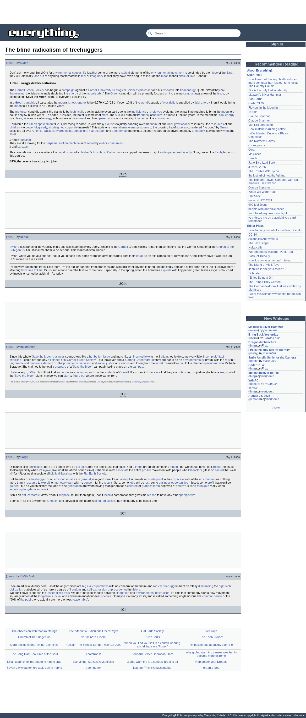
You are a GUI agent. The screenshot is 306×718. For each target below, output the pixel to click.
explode (166, 270)
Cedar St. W (256, 103)
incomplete (210, 356)
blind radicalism (104, 501)
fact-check (79, 382)
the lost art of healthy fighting (266, 175)
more (276, 407)
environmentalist (193, 360)
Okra (251, 149)
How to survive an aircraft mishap (269, 260)
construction (66, 152)
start (66, 375)
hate (14, 372)
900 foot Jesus (257, 204)
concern (89, 482)
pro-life (146, 470)
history (135, 589)
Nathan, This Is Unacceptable (152, 667)
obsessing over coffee (263, 373)
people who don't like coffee (266, 209)
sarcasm (25, 140)
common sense (212, 596)
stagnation (122, 593)
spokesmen (45, 124)
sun (117, 115)
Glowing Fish (271, 338)
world (144, 102)
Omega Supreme (259, 187)
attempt (165, 356)
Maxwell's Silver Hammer (264, 94)
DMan (24, 63)
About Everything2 (260, 70)
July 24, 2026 (257, 167)
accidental (135, 382)
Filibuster (254, 273)
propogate (145, 382)
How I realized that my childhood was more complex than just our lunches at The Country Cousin (273, 83)
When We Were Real (262, 191)
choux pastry (256, 145)
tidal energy (187, 90)
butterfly (186, 152)
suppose (64, 495)
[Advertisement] (153, 12)
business (59, 356)
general (86, 479)
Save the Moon (42, 356)
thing (252, 345)
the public (26, 599)
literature (141, 256)
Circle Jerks (152, 637)
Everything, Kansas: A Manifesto (93, 661)
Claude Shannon (259, 116)
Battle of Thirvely (259, 256)
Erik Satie (254, 196)
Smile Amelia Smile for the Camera (272, 357)
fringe (138, 467)
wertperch (267, 376)
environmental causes (67, 72)
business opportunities (173, 482)
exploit (45, 482)
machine (74, 143)
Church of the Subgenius (34, 637)
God (98, 382)
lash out (39, 76)
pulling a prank (85, 372)
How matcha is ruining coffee (267, 129)
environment (163, 118)
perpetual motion (57, 143)
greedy (42, 127)
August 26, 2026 (259, 396)
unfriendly (198, 131)
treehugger (38, 479)
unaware (60, 366)
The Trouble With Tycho (263, 171)
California (113, 152)
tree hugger (93, 667)
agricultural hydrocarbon (89, 131)
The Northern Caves (261, 141)
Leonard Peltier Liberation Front (152, 654)
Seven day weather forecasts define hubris (34, 667)
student (109, 372)
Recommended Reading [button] (277, 64)
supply (145, 115)
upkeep (102, 118)
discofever (27, 346)
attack (23, 382)
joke (48, 470)
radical (125, 72)
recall (107, 495)
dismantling (205, 586)
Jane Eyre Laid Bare (261, 162)
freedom (75, 589)
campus (188, 93)
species (106, 596)
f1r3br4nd (27, 576)
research (168, 90)
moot (105, 115)
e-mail (180, 363)
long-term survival (35, 489)
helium (157, 115)
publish (182, 372)
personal (255, 399)
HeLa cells (255, 247)
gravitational (182, 124)
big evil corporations (95, 586)
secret (91, 143)
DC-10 (252, 234)
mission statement (41, 363)
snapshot (226, 372)
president (211, 363)
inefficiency (138, 111)
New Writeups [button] (276, 318)
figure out (79, 375)
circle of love (187, 76)
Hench (252, 158)
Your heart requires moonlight (267, 213)
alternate (124, 127)
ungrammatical (19, 363)
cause (38, 467)
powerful (31, 127)
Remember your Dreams (211, 661)
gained (14, 486)
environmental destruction (152, 593)
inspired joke (141, 356)
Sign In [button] (276, 44)
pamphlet (30, 102)
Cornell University (99, 90)
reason (151, 495)
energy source (140, 127)
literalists (66, 473)
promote (68, 363)
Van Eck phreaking (260, 125)
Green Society (35, 90)
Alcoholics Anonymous (263, 239)
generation (75, 486)
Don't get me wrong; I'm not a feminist (34, 644)
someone (63, 372)
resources (217, 124)
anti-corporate (31, 495)
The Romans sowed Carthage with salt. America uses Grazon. (274, 181)
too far (80, 467)
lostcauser (269, 361)
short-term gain (199, 486)
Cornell (20, 90)
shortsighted (57, 127)
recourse (61, 382)
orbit (99, 93)
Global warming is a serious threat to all (152, 661)
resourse (31, 482)
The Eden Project (211, 637)
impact (141, 118)
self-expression (97, 589)
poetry (253, 353)
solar (13, 134)
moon (165, 76)
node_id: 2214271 (260, 200)
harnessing (17, 93)
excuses (110, 124)
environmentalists (65, 479)
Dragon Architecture (262, 342)
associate (122, 470)
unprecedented (118, 589)
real (83, 76)
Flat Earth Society (94, 473)
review (253, 330)
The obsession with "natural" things (34, 631)
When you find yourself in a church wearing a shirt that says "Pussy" (152, 644)
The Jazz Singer (258, 243)
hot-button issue (99, 356)
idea (10, 63)
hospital (98, 152)
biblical (55, 473)
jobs (132, 482)
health (53, 501)
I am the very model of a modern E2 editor (275, 230)
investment (79, 118)
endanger (166, 152)
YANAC (253, 380)
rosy (227, 360)
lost (147, 482)
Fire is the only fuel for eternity (267, 90)
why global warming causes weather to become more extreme (211, 654)
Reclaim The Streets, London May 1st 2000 (93, 644)
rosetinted (269, 353)
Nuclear (49, 131)
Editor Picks (255, 225)
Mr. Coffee (255, 154)
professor (145, 90)
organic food (211, 667)
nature (180, 486)
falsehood (123, 382)
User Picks (254, 75)
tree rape (211, 631)
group (150, 360)
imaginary (96, 76)
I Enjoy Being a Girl (260, 277)
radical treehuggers (166, 586)
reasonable (79, 599)
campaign (68, 90)
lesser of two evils (58, 593)
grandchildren (151, 486)
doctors (197, 470)
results (108, 482)
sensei (24, 237)
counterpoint (155, 479)
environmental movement (167, 72)
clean (18, 118)
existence (54, 360)
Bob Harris (255, 99)
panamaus (270, 330)
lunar (170, 124)
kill (190, 470)
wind (226, 131)
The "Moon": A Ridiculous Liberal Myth (93, 631)
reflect (217, 467)
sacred (219, 470)
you (29, 382)
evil (101, 143)
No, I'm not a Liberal (93, 637)
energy (73, 93)
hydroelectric (63, 131)
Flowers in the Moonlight (264, 107)
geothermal (119, 131)
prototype (156, 111)
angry (48, 382)
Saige (24, 457)
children (15, 127)
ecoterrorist (93, 654)
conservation (83, 363)
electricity (169, 102)
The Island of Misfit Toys (263, 264)
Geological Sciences (125, 90)
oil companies (113, 143)
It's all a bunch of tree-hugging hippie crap (34, 661)
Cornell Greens (135, 360)
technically (77, 111)
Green (114, 93)
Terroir (252, 112)
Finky (264, 345)
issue (220, 93)
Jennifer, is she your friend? (266, 269)
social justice (106, 363)
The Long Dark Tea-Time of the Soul (34, 654)
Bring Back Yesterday (263, 334)
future (154, 124)
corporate (71, 127)
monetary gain (64, 482)
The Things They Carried (264, 282)
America (37, 131)
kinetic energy (77, 102)
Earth (229, 72)
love (215, 72)
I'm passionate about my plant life (211, 644)
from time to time (32, 270)
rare (178, 152)
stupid (174, 467)
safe (26, 118)
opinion (254, 384)
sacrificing (16, 489)
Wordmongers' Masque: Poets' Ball (271, 252)
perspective (187, 495)
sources (181, 127)
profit (211, 482)
